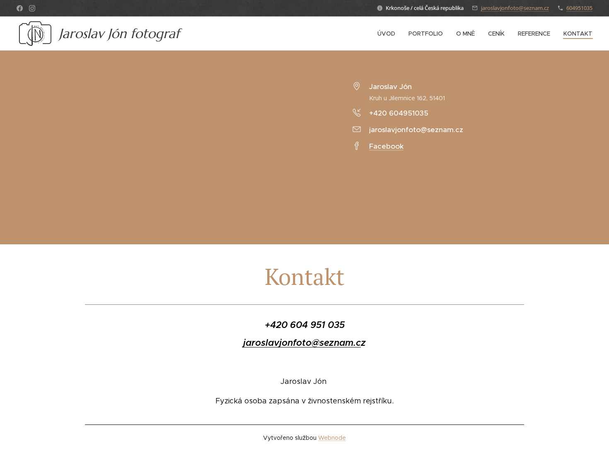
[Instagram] (32, 8)
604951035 (579, 8)
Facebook (386, 146)
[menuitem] (388, 33)
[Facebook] (20, 8)
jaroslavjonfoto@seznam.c (302, 342)
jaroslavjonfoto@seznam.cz (515, 8)
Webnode (332, 437)
